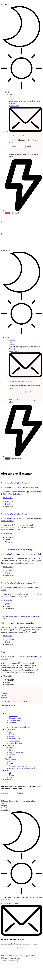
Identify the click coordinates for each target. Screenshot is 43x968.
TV (10, 773)
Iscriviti (29, 146)
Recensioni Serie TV (16, 738)
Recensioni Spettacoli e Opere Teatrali (19, 616)
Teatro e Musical (10, 759)
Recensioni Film (14, 736)
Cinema (11, 775)
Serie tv (3, 483)
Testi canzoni (13, 716)
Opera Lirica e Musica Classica (19, 727)
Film (10, 732)
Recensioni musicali (15, 718)
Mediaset (21, 550)
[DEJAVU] (14, 2)
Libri (6, 782)
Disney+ (11, 750)
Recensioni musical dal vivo (18, 766)
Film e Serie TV (12, 483)
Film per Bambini (14, 741)
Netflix (11, 748)
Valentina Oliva (7, 498)
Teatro (3, 616)
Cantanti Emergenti (15, 725)
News (7, 770)
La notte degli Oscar (16, 743)
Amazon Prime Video (16, 752)
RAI (19, 483)
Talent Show (13, 722)
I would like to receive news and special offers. (19, 801)
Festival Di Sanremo (15, 720)
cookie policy (5, 899)
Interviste (8, 780)
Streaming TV (26, 483)
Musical (11, 761)
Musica (7, 713)
